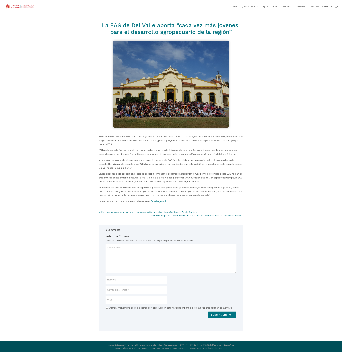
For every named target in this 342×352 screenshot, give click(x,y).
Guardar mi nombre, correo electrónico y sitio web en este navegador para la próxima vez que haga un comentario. (171, 308)
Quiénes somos (249, 7)
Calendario (314, 7)
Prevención (327, 7)
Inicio (235, 7)
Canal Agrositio (159, 201)
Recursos (301, 7)
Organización (268, 7)
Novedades (286, 7)
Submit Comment (222, 314)
